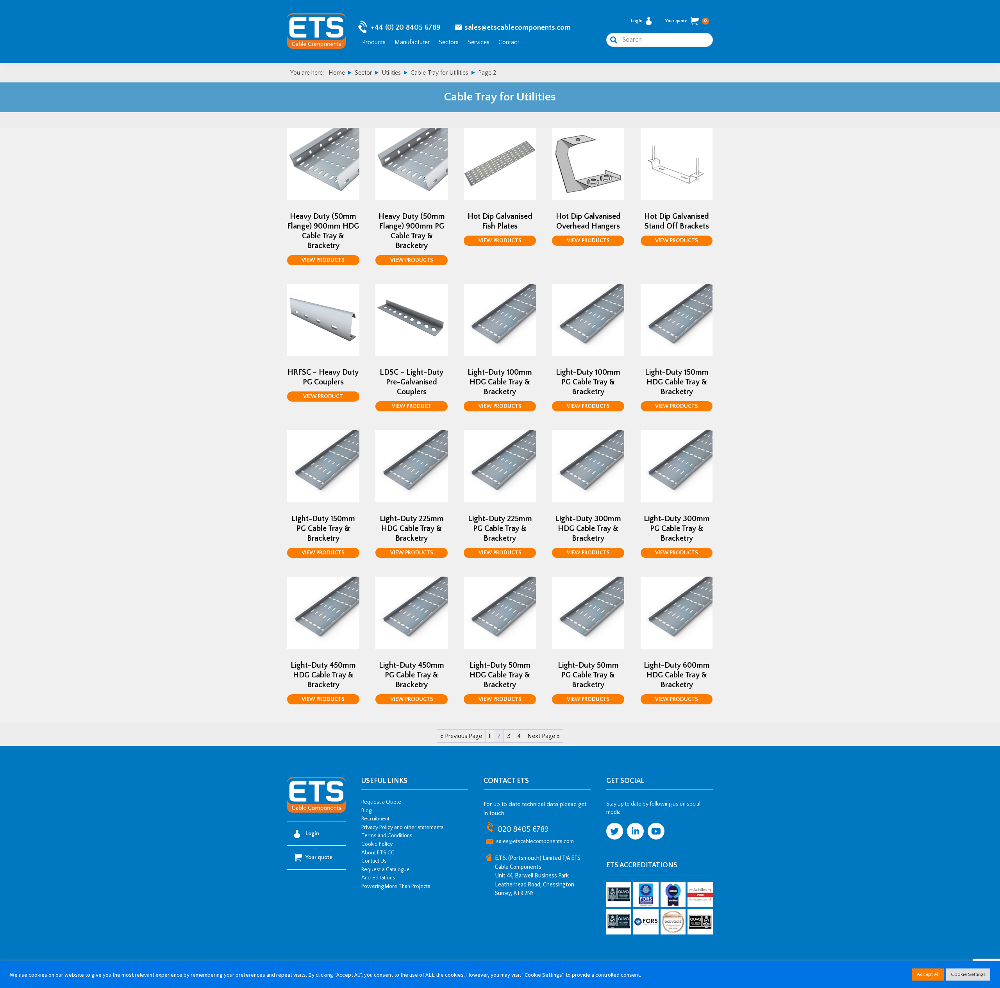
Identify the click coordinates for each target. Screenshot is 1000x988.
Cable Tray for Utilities (439, 72)
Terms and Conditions (386, 836)
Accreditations (378, 878)
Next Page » (543, 736)
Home (337, 72)
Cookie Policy (377, 844)
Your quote (686, 20)
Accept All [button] (928, 974)
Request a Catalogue (385, 870)
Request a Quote (381, 802)
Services (478, 42)
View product (323, 396)
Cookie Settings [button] (968, 974)
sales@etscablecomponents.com (517, 27)
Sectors (449, 42)
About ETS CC (378, 853)
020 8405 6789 (522, 829)
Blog (366, 811)
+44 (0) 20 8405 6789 (405, 27)
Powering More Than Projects (395, 886)
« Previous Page (461, 736)
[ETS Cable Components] (316, 811)
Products (374, 42)
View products (323, 260)
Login (637, 20)
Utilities (391, 72)
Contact (508, 42)
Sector (363, 72)
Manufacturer (412, 42)
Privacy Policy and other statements (402, 827)
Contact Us (374, 861)
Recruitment (375, 819)
